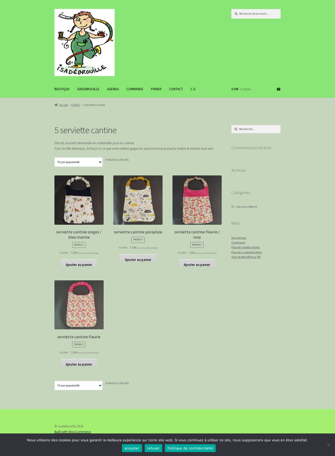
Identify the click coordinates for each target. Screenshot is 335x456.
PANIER (156, 89)
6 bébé (75, 105)
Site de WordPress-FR (246, 257)
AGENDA (113, 89)
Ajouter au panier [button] (79, 264)
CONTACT (176, 89)
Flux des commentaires (246, 252)
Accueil (63, 105)
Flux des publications (245, 247)
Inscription (238, 238)
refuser (153, 448)
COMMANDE (134, 89)
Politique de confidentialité (190, 448)
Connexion (238, 242)
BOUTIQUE (62, 89)
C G (193, 89)
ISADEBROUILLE (88, 89)
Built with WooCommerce (72, 432)
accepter (132, 448)
